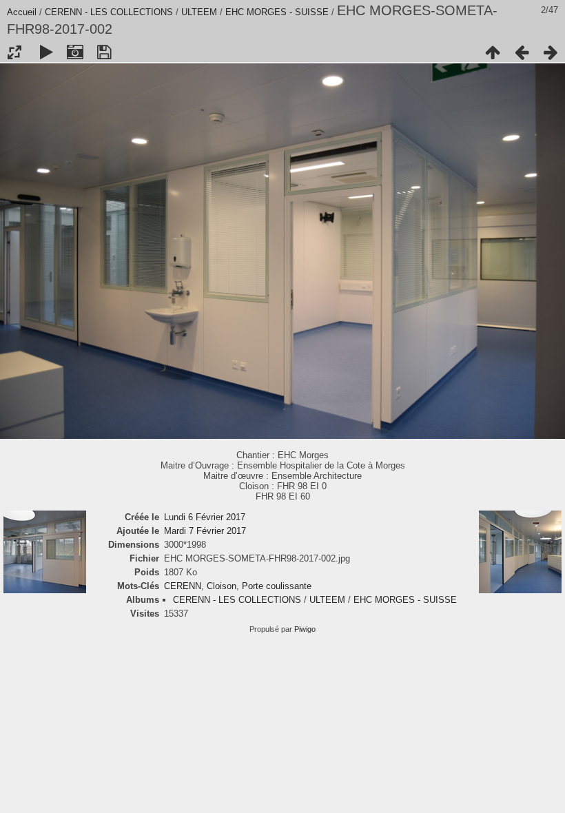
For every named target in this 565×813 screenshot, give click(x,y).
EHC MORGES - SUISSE (277, 12)
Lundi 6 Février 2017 (204, 517)
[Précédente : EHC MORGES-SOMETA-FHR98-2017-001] (521, 52)
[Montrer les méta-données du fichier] (75, 52)
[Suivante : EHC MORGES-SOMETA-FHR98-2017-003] (550, 52)
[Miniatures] (492, 52)
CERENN (182, 586)
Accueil (22, 12)
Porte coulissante (276, 586)
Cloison (221, 586)
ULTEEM (199, 12)
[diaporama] (46, 52)
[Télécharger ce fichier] (104, 52)
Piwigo (305, 629)
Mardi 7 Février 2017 (205, 531)
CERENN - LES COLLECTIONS (109, 12)
